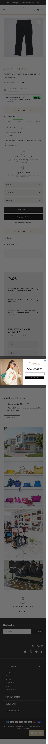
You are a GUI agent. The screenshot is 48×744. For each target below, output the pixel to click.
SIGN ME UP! (34, 377)
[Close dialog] (44, 360)
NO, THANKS (34, 381)
